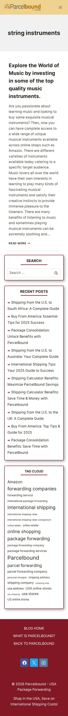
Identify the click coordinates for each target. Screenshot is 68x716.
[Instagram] (43, 663)
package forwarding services (27, 551)
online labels (14, 525)
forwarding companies (31, 488)
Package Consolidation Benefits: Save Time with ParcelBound (28, 446)
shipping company (20, 583)
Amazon (14, 481)
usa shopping (13, 594)
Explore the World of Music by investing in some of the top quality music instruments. (34, 80)
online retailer (31, 525)
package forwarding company (25, 545)
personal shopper (17, 577)
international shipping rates (22, 514)
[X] (34, 663)
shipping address (39, 577)
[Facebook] (24, 663)
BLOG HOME (34, 628)
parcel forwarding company (27, 571)
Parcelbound (23, 557)
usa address (15, 588)
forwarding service (20, 495)
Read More (19, 243)
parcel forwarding (24, 565)
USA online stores (38, 588)
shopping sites (42, 583)
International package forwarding (27, 500)
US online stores (18, 599)
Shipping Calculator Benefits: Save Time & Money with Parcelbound (33, 398)
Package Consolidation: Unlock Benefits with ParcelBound (28, 336)
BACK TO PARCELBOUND (34, 643)
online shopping (24, 531)
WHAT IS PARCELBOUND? (34, 636)
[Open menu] (60, 7)
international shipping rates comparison (29, 519)
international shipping (31, 507)
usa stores (30, 594)
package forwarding (28, 538)
